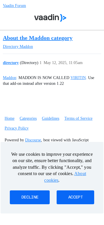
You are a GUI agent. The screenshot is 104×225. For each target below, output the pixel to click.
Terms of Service (78, 118)
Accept (75, 197)
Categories (28, 118)
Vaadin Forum (14, 5)
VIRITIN (78, 78)
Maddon (9, 78)
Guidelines (50, 118)
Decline (29, 197)
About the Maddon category (38, 38)
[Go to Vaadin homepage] (50, 17)
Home (9, 118)
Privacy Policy (17, 128)
